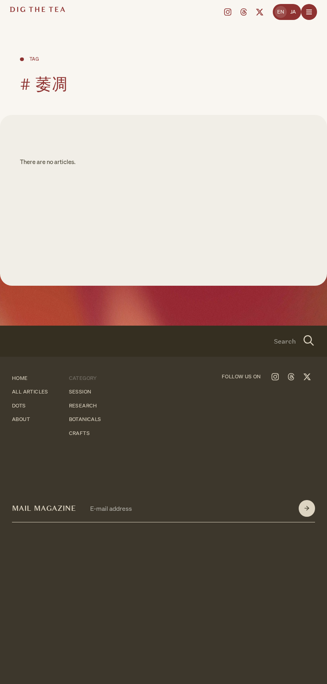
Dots (19, 405)
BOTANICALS (85, 419)
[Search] (309, 341)
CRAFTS (79, 433)
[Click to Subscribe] (307, 508)
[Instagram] (228, 12)
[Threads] (244, 12)
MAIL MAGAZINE (44, 508)
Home (20, 378)
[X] (260, 12)
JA (293, 11)
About (21, 419)
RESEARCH (83, 405)
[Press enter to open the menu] (309, 12)
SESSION (80, 392)
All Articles (30, 392)
